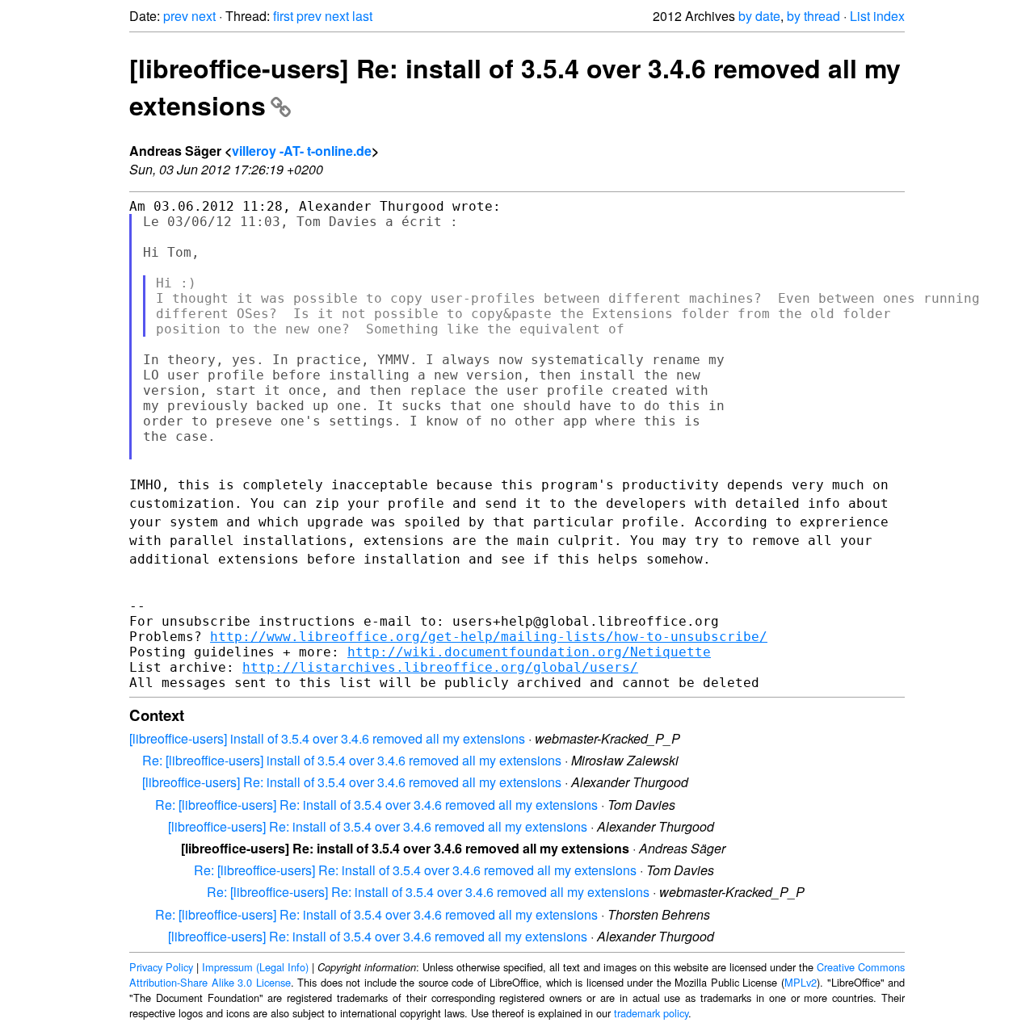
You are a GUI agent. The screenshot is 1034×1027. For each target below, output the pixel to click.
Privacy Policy (161, 967)
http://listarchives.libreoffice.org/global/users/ (440, 667)
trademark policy (651, 1013)
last (362, 15)
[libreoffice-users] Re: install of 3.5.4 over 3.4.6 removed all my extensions (351, 782)
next (203, 15)
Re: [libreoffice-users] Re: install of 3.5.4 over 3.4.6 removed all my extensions (376, 804)
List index (877, 15)
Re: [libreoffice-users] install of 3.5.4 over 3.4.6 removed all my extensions (351, 760)
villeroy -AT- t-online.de (302, 150)
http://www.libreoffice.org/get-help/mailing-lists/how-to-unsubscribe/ (488, 636)
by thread (813, 15)
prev (175, 15)
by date (759, 15)
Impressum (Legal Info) (255, 967)
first (283, 15)
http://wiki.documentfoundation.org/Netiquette (529, 652)
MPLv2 (800, 982)
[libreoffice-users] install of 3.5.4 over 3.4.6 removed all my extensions (327, 738)
